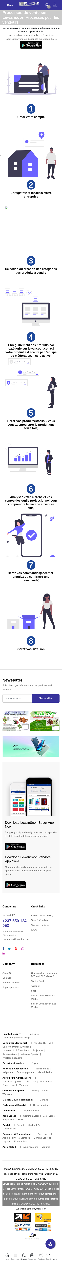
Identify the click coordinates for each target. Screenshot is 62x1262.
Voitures (46, 1147)
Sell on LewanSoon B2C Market (43, 997)
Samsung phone (25, 1072)
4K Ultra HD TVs (42, 1043)
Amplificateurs (30, 1147)
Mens (35, 1090)
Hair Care (34, 1034)
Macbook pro (9, 1128)
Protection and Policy (42, 915)
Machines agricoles (12, 1081)
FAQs (34, 930)
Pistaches (31, 1081)
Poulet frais (46, 1081)
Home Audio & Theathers (15, 1050)
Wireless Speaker (30, 1054)
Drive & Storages (21, 1137)
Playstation (8, 1119)
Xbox (20, 1119)
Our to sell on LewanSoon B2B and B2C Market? (44, 975)
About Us (7, 973)
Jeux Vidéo (49, 1115)
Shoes (44, 1090)
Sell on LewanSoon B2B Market (43, 1005)
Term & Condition (40, 920)
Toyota (35, 1063)
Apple (5, 1137)
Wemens (7, 1094)
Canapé (44, 1099)
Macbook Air (34, 1125)
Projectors (38, 1050)
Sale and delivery (40, 925)
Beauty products (41, 1105)
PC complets (20, 1141)
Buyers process (10, 987)
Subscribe (45, 698)
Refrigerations (9, 1054)
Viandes (23, 1085)
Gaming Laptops (42, 1137)
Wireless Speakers (12, 1057)
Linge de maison (31, 1110)
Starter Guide (38, 981)
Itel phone (7, 1072)
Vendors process (11, 982)
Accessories (44, 1134)
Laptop (6, 1141)
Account (35, 986)
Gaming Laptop (31, 1115)
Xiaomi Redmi (45, 1072)
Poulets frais (8, 1085)
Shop (34, 990)
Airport (20, 1125)
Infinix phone (42, 1068)
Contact (6, 977)
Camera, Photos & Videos (15, 1046)
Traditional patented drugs (16, 1037)
